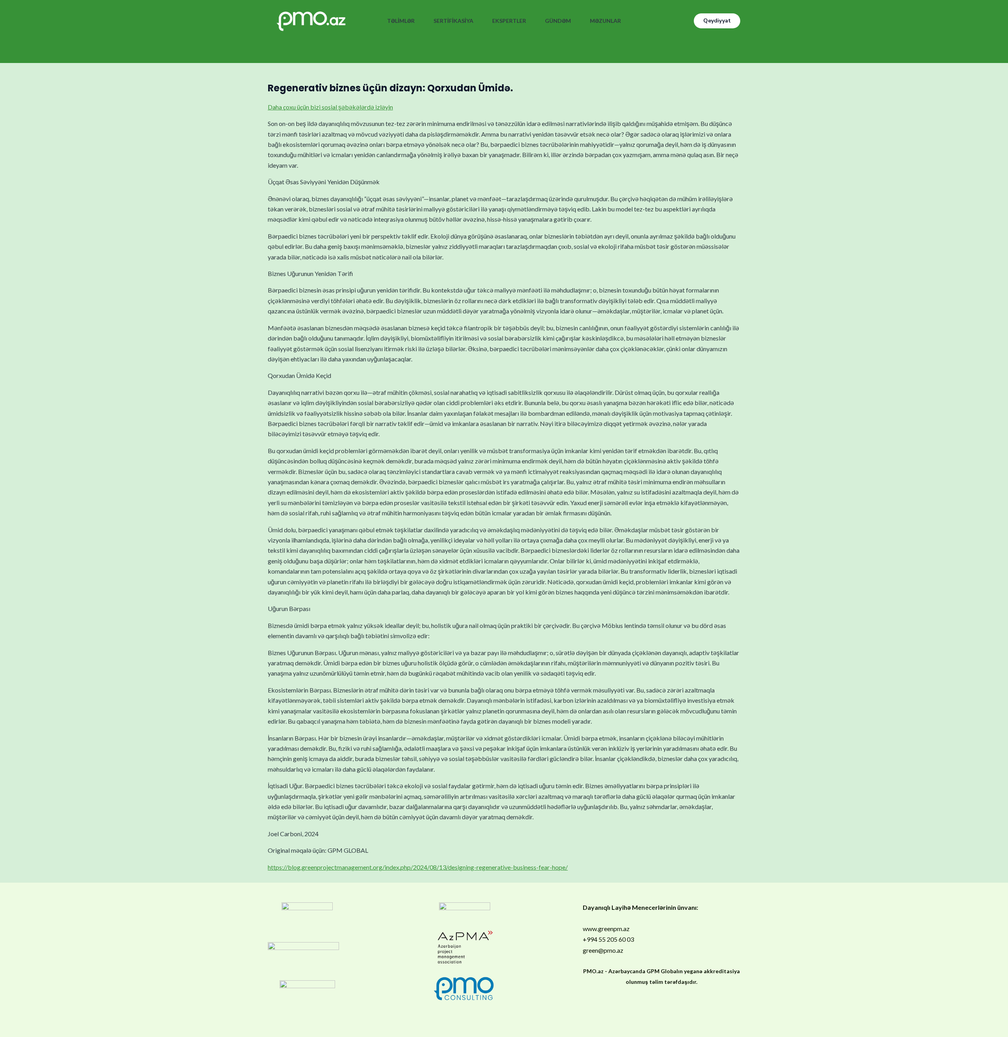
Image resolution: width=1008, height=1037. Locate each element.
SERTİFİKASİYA (453, 20)
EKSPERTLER (509, 20)
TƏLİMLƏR (401, 20)
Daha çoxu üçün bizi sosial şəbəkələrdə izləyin (330, 107)
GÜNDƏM (558, 20)
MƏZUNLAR (605, 20)
